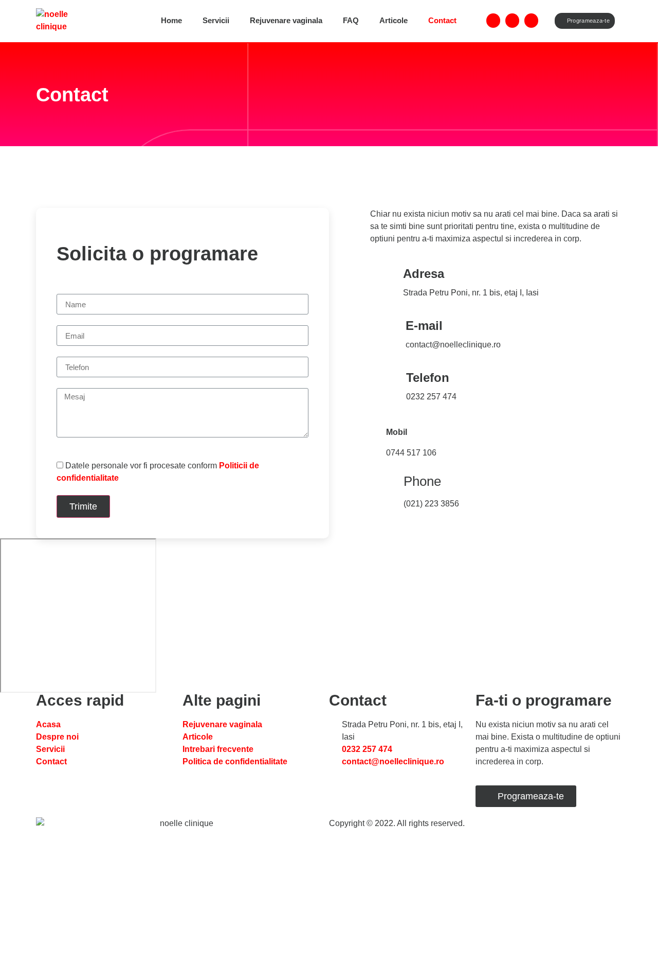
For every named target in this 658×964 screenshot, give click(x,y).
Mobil (396, 432)
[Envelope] (531, 20)
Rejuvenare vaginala (286, 20)
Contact (442, 20)
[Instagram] (512, 20)
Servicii (216, 20)
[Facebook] (493, 20)
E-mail (424, 325)
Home (171, 20)
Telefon (427, 377)
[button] (585, 21)
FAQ (351, 20)
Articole (393, 20)
